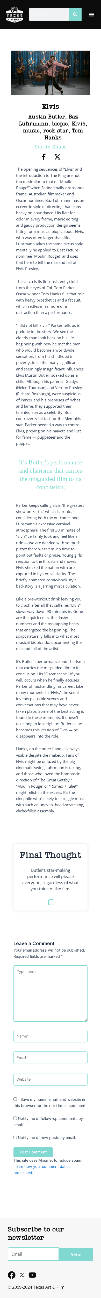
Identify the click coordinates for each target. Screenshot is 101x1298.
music (31, 131)
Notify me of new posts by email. (47, 1137)
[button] (91, 14)
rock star (55, 131)
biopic (60, 124)
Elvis (78, 124)
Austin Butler (46, 117)
